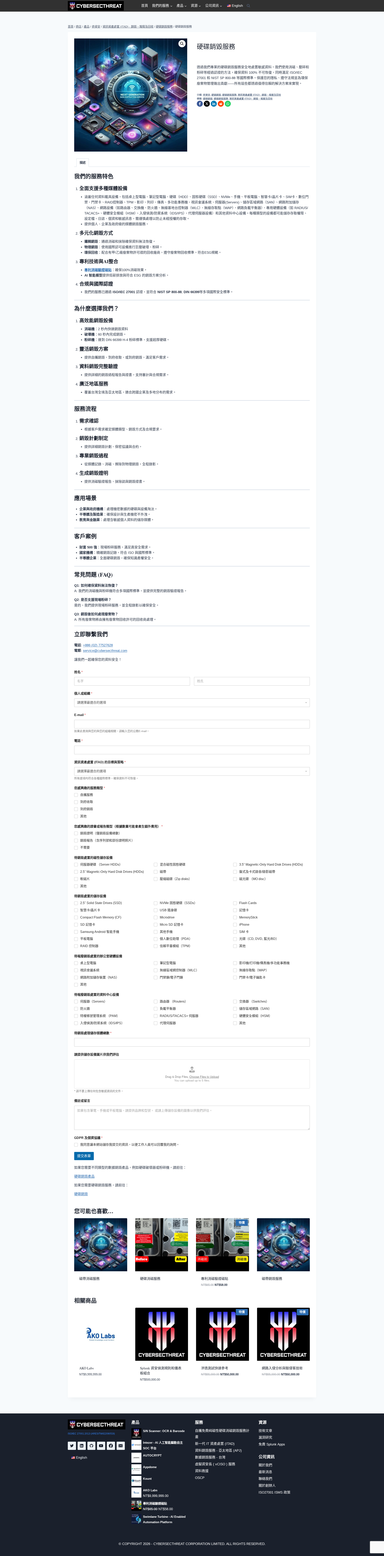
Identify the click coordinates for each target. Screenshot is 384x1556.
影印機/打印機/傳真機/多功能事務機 (264, 963)
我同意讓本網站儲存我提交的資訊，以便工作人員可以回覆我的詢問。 (129, 1144)
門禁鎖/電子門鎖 (171, 977)
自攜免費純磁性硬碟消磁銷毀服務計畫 (222, 1434)
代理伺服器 (168, 1023)
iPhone (244, 924)
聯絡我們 (265, 1479)
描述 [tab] (83, 162)
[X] (207, 104)
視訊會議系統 (89, 970)
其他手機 (166, 931)
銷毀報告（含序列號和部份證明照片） (107, 840)
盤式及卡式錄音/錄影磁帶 (257, 871)
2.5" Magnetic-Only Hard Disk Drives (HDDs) (112, 871)
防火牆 (85, 1008)
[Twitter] (72, 1446)
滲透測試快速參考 (214, 1368)
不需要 (85, 847)
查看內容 (85, 1291)
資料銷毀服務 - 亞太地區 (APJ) (218, 1450)
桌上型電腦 (88, 963)
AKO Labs (86, 1368)
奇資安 (206, 95)
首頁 (144, 6)
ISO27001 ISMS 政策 (274, 1492)
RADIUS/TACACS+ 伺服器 (179, 1016)
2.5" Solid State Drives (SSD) (101, 903)
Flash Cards (248, 903)
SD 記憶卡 (87, 924)
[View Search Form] (248, 5)
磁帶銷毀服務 (272, 1278)
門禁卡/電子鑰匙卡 (252, 977)
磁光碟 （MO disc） (253, 879)
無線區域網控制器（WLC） (179, 970)
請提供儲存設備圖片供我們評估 (96, 1054)
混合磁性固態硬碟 (172, 864)
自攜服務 (86, 795)
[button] (182, 43)
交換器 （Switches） (254, 1001)
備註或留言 (82, 1100)
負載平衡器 (168, 1008)
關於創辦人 (267, 1486)
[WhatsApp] (228, 104)
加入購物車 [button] (86, 1386)
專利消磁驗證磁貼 (214, 1278)
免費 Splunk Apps (272, 1444)
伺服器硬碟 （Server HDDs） (101, 864)
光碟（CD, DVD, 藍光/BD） (259, 938)
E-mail (80, 715)
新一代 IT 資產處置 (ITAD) (215, 1444)
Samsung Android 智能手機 (99, 931)
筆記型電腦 (168, 963)
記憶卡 (244, 910)
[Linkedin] (82, 1446)
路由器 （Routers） (174, 1001)
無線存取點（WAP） (254, 970)
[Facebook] (200, 104)
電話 (78, 740)
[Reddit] (221, 104)
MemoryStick (248, 917)
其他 (83, 816)
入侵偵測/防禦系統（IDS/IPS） (102, 1023)
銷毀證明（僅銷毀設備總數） (101, 833)
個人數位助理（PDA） (176, 938)
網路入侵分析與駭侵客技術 (282, 1368)
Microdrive (167, 917)
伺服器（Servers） (93, 1001)
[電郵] (121, 1446)
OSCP (199, 1478)
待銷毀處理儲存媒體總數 (92, 1033)
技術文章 (265, 1431)
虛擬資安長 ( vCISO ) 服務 (215, 1464)
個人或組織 (83, 693)
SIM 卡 (244, 931)
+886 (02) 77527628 (98, 645)
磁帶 (163, 871)
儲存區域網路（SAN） (255, 1008)
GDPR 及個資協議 (88, 1138)
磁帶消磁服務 (89, 1278)
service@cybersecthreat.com (105, 651)
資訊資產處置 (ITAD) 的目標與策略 (100, 762)
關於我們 (265, 1465)
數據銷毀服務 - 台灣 (210, 1457)
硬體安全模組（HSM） (255, 1016)
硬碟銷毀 (216, 95)
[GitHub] (91, 1446)
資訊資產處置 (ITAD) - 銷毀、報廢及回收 (259, 95)
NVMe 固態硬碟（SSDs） (178, 903)
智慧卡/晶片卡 (90, 910)
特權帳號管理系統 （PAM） (100, 1016)
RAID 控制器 (89, 946)
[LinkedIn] (214, 104)
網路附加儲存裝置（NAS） (99, 977)
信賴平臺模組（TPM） (176, 946)
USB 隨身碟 (168, 910)
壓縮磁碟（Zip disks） (176, 879)
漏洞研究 (265, 1437)
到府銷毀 (86, 809)
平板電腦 (86, 938)
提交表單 (84, 1156)
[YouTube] (101, 1446)
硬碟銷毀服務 (229, 95)
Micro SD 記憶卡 (171, 924)
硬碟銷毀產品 (84, 1176)
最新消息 (265, 1472)
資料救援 (202, 1471)
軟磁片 (85, 879)
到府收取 (86, 802)
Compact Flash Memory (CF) (100, 917)
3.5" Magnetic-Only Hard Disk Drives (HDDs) (271, 864)
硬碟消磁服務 (150, 1278)
